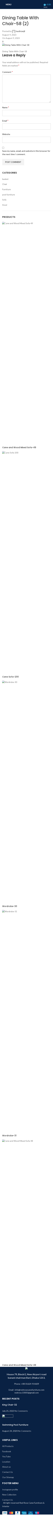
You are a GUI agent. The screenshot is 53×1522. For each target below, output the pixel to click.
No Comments (21, 1411)
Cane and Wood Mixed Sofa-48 (19, 1365)
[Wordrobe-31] (26, 1022)
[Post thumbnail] (7, 1419)
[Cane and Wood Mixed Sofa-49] (26, 333)
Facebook (6, 1451)
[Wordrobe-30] (26, 792)
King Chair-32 (9, 1404)
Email (5, 120)
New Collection (9, 1494)
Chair (4, 184)
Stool (4, 205)
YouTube (6, 1456)
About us (6, 1466)
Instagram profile (10, 1489)
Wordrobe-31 (9, 1135)
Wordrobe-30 (9, 906)
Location (6, 1461)
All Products (8, 1446)
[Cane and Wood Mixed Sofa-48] (26, 1251)
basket (5, 179)
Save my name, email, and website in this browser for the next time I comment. (26, 152)
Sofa (4, 199)
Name (5, 107)
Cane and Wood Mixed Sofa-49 (19, 447)
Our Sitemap (8, 1477)
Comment (7, 71)
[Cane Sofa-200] (26, 563)
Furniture (6, 189)
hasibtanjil (20, 31)
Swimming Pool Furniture (15, 1424)
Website (6, 134)
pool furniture (8, 194)
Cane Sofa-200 (10, 676)
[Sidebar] (3, 1518)
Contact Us (7, 1472)
